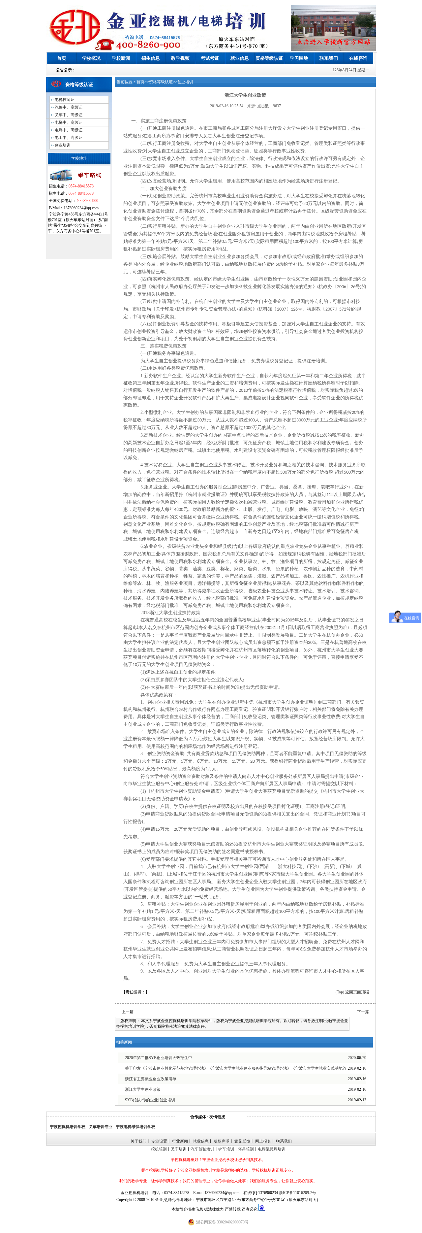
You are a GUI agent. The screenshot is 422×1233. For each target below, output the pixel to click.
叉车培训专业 (100, 1126)
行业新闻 (180, 1141)
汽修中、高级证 (68, 107)
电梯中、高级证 (68, 122)
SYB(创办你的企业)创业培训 (150, 1100)
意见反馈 (242, 1141)
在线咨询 (358, 58)
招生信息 (150, 58)
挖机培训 (159, 1149)
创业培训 (63, 145)
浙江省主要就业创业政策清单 (150, 1079)
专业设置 (159, 1141)
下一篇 (363, 1012)
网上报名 (263, 1141)
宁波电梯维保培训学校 (135, 1126)
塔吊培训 (246, 1149)
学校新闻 (121, 58)
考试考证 (210, 58)
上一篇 (128, 1012)
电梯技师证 (65, 99)
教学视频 (180, 58)
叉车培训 (179, 1149)
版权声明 (221, 1141)
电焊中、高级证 (68, 130)
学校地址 (79, 158)
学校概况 (91, 58)
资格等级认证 (269, 58)
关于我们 (138, 1141)
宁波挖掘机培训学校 (67, 1126)
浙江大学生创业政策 (143, 1089)
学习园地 (299, 58)
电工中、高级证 (68, 137)
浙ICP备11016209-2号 (297, 1192)
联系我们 (328, 58)
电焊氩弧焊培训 (272, 1149)
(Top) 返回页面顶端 (352, 992)
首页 (61, 58)
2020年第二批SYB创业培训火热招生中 (158, 1057)
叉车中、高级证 (68, 115)
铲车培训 (226, 1149)
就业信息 (239, 58)
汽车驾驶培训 (202, 1149)
